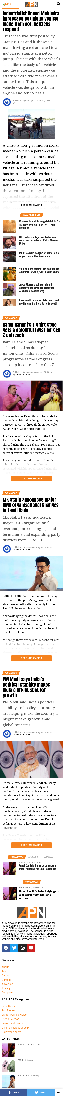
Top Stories (8, 1010)
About (5, 967)
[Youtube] (31, 948)
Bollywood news (11, 1032)
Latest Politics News (14, 1014)
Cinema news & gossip (15, 1027)
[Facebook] (6, 948)
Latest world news (13, 1023)
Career (5, 975)
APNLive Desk (23, 374)
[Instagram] (22, 948)
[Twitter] (14, 948)
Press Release (10, 1019)
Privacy (6, 988)
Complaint (7, 992)
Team (5, 971)
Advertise (7, 984)
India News (8, 1006)
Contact (6, 979)
